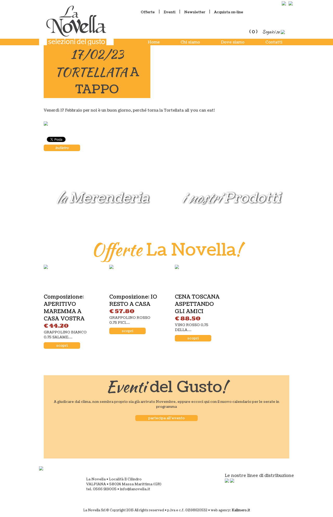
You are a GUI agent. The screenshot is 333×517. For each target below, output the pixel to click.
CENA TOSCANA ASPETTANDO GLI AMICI (197, 304)
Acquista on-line (228, 12)
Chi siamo (190, 42)
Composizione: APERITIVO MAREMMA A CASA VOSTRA (64, 307)
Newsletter (194, 12)
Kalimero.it (241, 510)
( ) (253, 32)
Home (154, 42)
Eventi (169, 12)
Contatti (273, 42)
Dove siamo (233, 42)
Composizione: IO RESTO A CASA (133, 300)
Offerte (148, 12)
